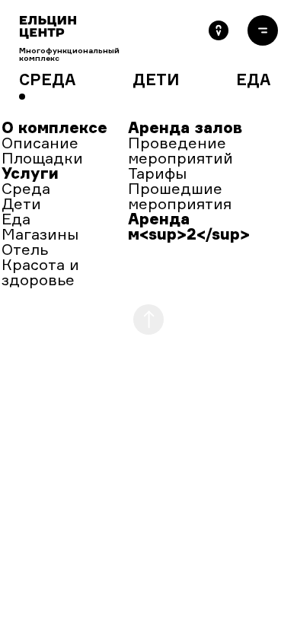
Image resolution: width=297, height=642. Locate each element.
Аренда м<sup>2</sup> (189, 226)
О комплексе (54, 127)
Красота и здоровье (40, 272)
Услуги (30, 173)
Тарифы (157, 173)
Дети (21, 203)
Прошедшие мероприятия (180, 196)
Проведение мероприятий (180, 150)
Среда (26, 188)
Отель (25, 249)
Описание (40, 142)
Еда (16, 218)
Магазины (40, 233)
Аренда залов (185, 127)
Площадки (42, 157)
